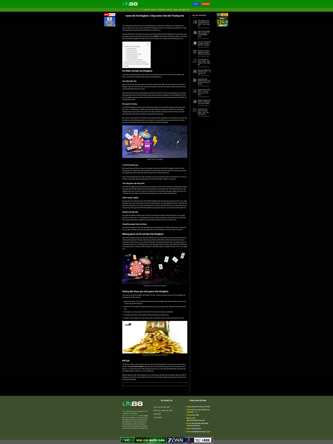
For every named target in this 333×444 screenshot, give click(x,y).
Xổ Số (188, 9)
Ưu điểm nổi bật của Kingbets (132, 46)
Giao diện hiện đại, (131, 48)
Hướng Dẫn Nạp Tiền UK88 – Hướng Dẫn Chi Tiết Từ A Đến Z (204, 101)
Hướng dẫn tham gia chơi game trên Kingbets (137, 64)
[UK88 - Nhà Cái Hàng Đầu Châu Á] (131, 4)
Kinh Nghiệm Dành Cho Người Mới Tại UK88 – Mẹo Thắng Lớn (204, 23)
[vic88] (143, 440)
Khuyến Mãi (161, 9)
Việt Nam (126, 413)
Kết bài (126, 66)
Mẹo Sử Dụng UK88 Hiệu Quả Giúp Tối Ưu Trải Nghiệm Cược (204, 34)
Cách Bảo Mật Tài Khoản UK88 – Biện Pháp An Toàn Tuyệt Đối (204, 62)
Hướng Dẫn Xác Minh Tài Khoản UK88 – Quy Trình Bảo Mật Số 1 (203, 111)
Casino (175, 9)
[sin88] (109, 15)
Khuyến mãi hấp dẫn (132, 58)
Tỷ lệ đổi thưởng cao (132, 52)
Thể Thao (169, 9)
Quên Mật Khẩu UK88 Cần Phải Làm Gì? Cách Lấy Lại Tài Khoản (204, 81)
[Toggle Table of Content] (147, 44)
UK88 (197, 415)
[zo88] (190, 440)
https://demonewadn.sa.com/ (196, 420)
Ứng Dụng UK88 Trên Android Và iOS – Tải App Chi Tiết (204, 71)
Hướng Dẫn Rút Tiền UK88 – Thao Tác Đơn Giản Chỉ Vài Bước (204, 92)
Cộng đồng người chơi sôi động (134, 59)
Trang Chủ (146, 9)
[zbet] (222, 22)
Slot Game (182, 9)
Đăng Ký (153, 9)
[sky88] (109, 22)
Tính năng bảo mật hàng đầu (134, 54)
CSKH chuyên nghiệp (132, 56)
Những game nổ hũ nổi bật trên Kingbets (135, 62)
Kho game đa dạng (131, 50)
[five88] (222, 15)
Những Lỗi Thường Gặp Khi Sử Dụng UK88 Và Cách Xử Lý (204, 52)
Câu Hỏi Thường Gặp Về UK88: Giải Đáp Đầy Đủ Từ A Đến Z (204, 43)
